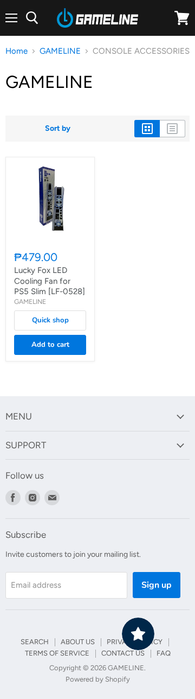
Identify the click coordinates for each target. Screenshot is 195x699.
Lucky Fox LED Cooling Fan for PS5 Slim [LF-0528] (49, 280)
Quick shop (50, 320)
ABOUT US (78, 642)
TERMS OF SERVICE (57, 653)
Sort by (57, 128)
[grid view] (147, 128)
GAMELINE (60, 51)
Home (16, 51)
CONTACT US (123, 653)
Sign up (156, 585)
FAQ (164, 653)
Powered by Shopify (98, 679)
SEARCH (35, 642)
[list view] (172, 128)
